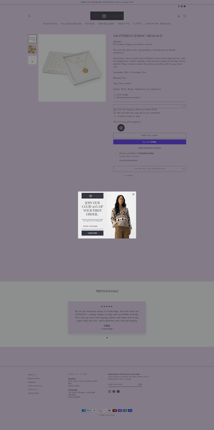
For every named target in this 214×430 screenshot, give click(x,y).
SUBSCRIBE (92, 233)
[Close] (133, 194)
